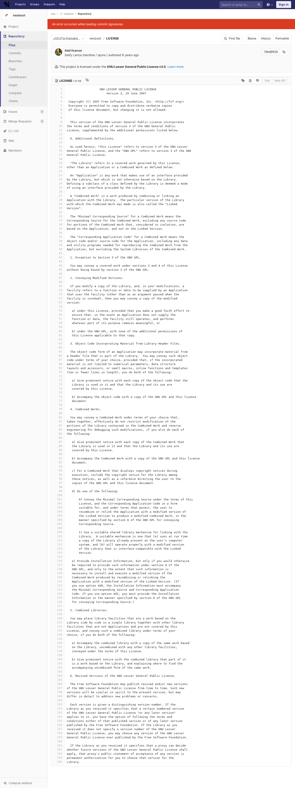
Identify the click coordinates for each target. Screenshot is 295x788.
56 (60, 314)
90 (60, 454)
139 (59, 655)
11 (60, 130)
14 (60, 142)
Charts (13, 101)
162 (59, 749)
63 (60, 343)
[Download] (258, 80)
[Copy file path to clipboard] (87, 80)
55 (60, 310)
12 (60, 134)
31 (60, 212)
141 (59, 663)
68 (60, 364)
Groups (34, 4)
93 (60, 466)
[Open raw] (250, 80)
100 (59, 495)
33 (60, 220)
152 (59, 708)
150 (59, 700)
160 (59, 741)
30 (60, 208)
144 (59, 675)
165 (59, 761)
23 (60, 179)
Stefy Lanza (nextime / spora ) (86, 55)
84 (60, 429)
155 (59, 720)
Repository (85, 13)
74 (60, 388)
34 (60, 224)
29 (60, 204)
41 (60, 253)
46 (60, 273)
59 (60, 327)
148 (59, 692)
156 (59, 724)
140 (59, 659)
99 (60, 491)
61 (60, 335)
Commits (15, 53)
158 (59, 733)
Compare (15, 93)
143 (59, 671)
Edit (267, 80)
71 (60, 376)
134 (59, 634)
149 (59, 696)
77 (60, 400)
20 (60, 167)
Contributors (17, 77)
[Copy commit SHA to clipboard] (284, 52)
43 (60, 261)
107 (59, 523)
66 (60, 355)
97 (60, 482)
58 (60, 322)
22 (60, 175)
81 (60, 417)
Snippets (49, 4)
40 (60, 249)
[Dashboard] (6, 4)
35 (60, 228)
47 (60, 277)
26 (60, 191)
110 (59, 536)
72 (60, 380)
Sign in (284, 4)
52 (60, 298)
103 (59, 507)
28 (60, 199)
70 (60, 372)
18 (60, 158)
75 (60, 392)
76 (60, 396)
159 (59, 737)
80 (60, 413)
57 (60, 318)
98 (60, 487)
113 (59, 548)
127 (59, 606)
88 (60, 446)
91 (60, 458)
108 (59, 528)
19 (60, 163)
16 (60, 150)
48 (60, 281)
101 (59, 499)
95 (60, 474)
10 (60, 126)
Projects (20, 4)
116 (59, 560)
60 (60, 331)
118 (59, 569)
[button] (23, 783)
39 (60, 245)
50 (60, 290)
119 (59, 573)
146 (59, 683)
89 (60, 450)
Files (12, 45)
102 (59, 503)
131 (59, 622)
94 (60, 470)
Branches (15, 61)
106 (59, 519)
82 (60, 421)
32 (60, 216)
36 (60, 232)
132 (59, 626)
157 (59, 729)
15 (60, 146)
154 (59, 716)
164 (59, 757)
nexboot (95, 38)
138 (59, 651)
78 (60, 405)
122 (59, 585)
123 (59, 589)
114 (59, 552)
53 (60, 302)
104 (59, 511)
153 (59, 712)
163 (59, 753)
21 (60, 171)
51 (60, 294)
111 (59, 540)
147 (59, 688)
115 (59, 556)
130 (59, 618)
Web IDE (279, 80)
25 (60, 187)
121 (59, 581)
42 (60, 257)
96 (60, 478)
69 (60, 368)
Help (62, 4)
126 (59, 601)
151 (59, 704)
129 (59, 614)
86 (60, 437)
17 (60, 154)
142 (59, 667)
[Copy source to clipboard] (243, 80)
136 (59, 642)
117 (59, 564)
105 (59, 515)
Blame (252, 38)
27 (60, 195)
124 (59, 593)
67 (60, 359)
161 (59, 745)
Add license (73, 50)
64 (60, 347)
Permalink (282, 38)
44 (60, 265)
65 (60, 351)
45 (60, 269)
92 (60, 462)
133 (59, 630)
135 (59, 638)
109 (59, 532)
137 (59, 647)
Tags (12, 69)
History (266, 38)
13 (60, 138)
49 (60, 286)
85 (60, 433)
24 (60, 183)
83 (60, 425)
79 (60, 409)
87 (60, 441)
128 (59, 610)
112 (59, 544)
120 (59, 577)
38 (60, 240)
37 (60, 236)
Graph (13, 85)
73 (60, 384)
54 (60, 306)
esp (53, 13)
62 (60, 339)
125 (59, 597)
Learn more (176, 66)
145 (59, 679)
